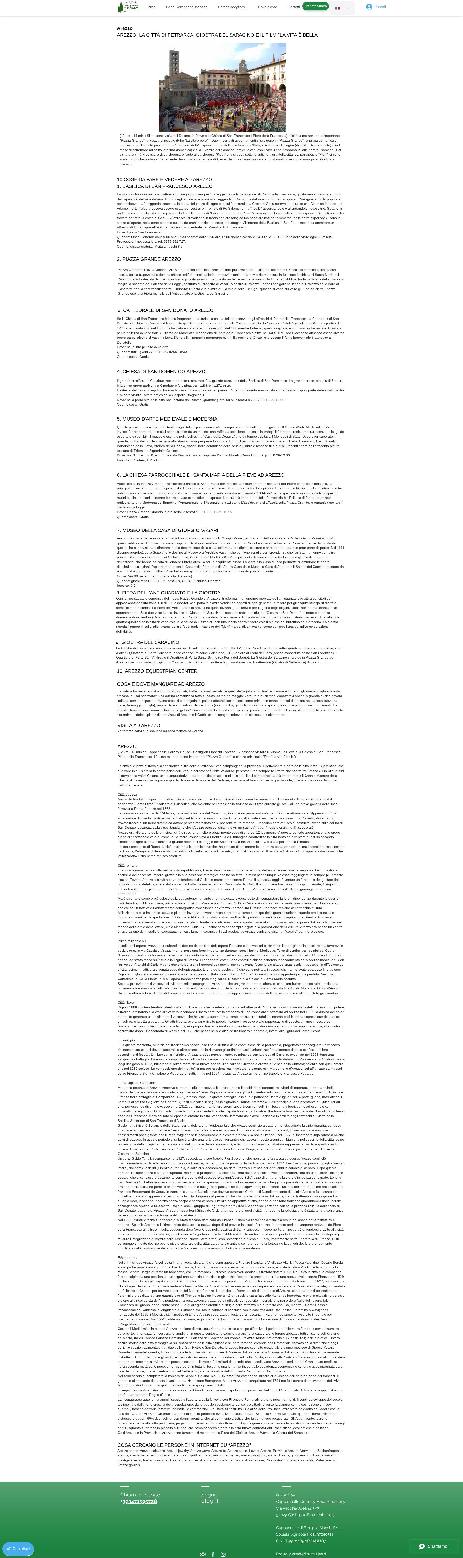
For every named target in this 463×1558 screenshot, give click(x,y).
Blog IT (210, 1501)
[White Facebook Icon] (213, 1554)
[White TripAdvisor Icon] (203, 1554)
